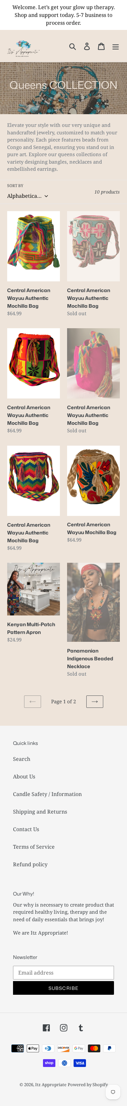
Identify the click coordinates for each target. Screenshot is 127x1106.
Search (21, 758)
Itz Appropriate (50, 1084)
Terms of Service (34, 846)
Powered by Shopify (88, 1084)
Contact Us (26, 829)
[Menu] (115, 45)
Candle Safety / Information (47, 794)
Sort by (15, 185)
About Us (24, 776)
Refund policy (30, 864)
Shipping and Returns (40, 811)
